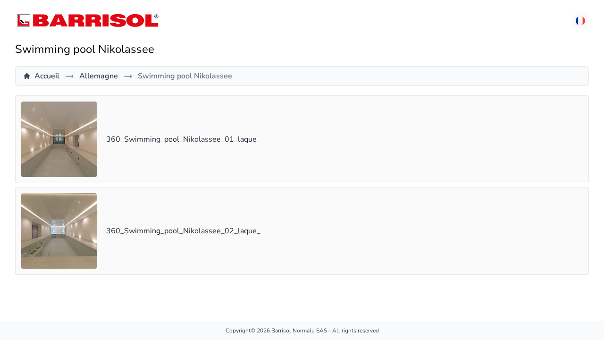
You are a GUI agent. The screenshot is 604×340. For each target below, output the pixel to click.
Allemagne (98, 76)
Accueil (46, 76)
